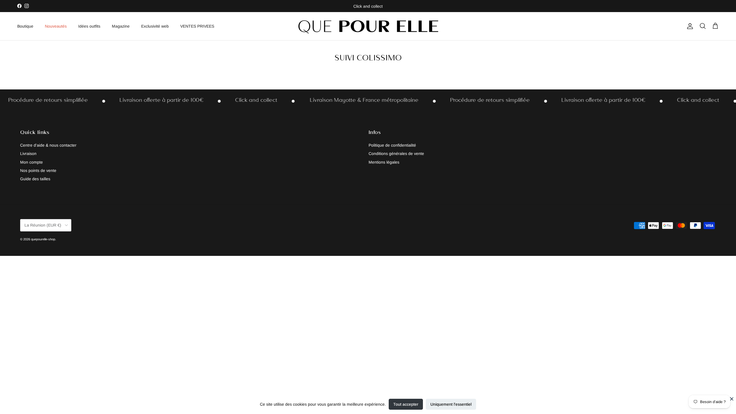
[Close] (731, 398)
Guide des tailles (35, 179)
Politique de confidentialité (392, 145)
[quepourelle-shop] (368, 26)
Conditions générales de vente (396, 153)
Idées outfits (89, 26)
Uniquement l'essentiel (450, 404)
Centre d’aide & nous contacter (48, 145)
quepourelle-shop (43, 239)
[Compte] (688, 26)
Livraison (28, 153)
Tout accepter (405, 404)
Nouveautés (56, 26)
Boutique (25, 26)
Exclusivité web (155, 26)
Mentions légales (384, 162)
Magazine (121, 26)
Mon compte (31, 162)
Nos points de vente (38, 170)
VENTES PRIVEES (197, 26)
